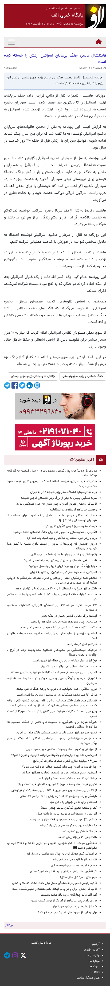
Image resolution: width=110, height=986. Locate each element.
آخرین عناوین (84, 460)
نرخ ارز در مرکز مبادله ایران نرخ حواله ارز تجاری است (65, 660)
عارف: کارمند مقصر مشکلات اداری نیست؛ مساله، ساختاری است (57, 695)
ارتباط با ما (93, 955)
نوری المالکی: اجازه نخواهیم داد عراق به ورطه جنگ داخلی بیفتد (56, 689)
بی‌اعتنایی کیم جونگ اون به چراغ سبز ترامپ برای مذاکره (61, 854)
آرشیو (96, 944)
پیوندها (94, 966)
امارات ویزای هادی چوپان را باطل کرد (73, 802)
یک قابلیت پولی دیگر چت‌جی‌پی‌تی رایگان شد (68, 825)
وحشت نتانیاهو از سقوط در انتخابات (73, 510)
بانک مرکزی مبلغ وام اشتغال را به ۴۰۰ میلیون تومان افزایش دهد (56, 588)
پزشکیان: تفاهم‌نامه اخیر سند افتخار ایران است (67, 778)
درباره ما (94, 961)
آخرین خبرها (92, 950)
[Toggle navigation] (11, 42)
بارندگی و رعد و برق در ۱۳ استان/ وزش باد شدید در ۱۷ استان (58, 796)
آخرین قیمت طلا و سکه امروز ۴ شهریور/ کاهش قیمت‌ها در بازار (56, 784)
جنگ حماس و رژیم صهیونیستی (82, 376)
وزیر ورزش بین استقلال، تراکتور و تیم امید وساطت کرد (62, 538)
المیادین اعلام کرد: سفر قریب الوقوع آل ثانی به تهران (63, 572)
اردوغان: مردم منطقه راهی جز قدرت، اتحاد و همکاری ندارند (59, 773)
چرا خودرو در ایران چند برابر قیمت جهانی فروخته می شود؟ (59, 767)
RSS (97, 972)
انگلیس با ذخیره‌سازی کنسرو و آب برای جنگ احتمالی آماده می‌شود (55, 532)
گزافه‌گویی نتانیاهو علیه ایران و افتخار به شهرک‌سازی (63, 871)
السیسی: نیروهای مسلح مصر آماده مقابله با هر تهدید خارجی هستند (53, 672)
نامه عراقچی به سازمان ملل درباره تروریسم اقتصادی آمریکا (60, 560)
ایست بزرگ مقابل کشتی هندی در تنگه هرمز (69, 616)
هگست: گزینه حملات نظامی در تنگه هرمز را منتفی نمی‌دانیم (59, 627)
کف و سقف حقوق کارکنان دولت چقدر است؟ (68, 808)
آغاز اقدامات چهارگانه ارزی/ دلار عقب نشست (69, 895)
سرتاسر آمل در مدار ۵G (82, 644)
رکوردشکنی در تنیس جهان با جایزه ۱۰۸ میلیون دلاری (64, 554)
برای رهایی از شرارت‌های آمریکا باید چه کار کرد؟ (67, 912)
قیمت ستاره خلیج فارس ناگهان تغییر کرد (71, 526)
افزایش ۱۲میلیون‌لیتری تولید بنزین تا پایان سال (67, 814)
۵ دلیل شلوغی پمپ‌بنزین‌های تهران (74, 906)
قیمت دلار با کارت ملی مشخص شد (74, 859)
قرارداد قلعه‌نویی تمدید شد (79, 831)
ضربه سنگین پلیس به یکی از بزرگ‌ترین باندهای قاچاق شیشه (59, 498)
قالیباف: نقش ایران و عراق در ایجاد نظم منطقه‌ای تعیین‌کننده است (54, 889)
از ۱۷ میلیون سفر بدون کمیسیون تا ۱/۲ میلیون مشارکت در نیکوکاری (54, 790)
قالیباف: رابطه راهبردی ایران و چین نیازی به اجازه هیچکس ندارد (56, 504)
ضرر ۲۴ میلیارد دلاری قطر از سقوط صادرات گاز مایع (65, 761)
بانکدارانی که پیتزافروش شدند (77, 837)
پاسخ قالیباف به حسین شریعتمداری (74, 865)
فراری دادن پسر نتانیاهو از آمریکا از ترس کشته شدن (64, 901)
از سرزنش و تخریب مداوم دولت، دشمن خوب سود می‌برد (61, 749)
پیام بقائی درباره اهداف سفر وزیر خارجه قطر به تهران (63, 492)
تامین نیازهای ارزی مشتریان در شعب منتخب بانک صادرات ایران (57, 732)
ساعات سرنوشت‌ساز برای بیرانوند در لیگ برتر (69, 666)
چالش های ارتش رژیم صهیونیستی (33, 376)
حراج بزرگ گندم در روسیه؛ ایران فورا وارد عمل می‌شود (63, 566)
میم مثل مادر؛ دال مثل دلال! (78, 877)
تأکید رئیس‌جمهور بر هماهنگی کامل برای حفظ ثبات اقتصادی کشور (54, 883)
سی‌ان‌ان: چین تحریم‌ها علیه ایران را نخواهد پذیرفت (63, 622)
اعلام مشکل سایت (88, 978)
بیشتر (9, 925)
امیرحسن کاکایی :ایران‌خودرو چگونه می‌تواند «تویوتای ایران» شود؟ (54, 755)
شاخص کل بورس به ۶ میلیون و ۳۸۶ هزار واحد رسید (63, 819)
